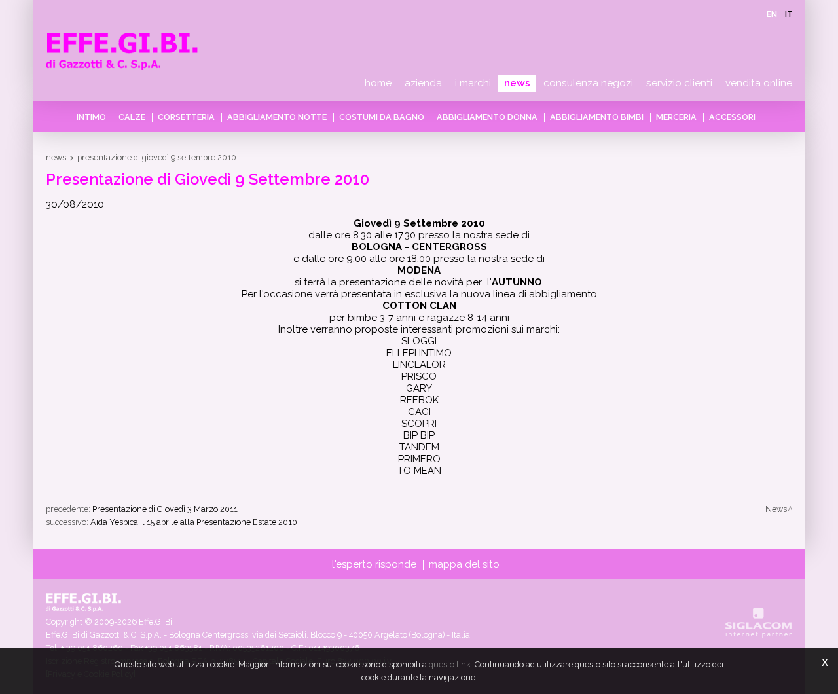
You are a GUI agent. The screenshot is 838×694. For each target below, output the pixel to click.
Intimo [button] (91, 117)
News (517, 83)
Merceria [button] (676, 117)
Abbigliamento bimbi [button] (597, 117)
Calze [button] (131, 117)
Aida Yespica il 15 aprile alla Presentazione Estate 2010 (193, 522)
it (789, 14)
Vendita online (758, 83)
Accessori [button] (732, 117)
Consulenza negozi (588, 83)
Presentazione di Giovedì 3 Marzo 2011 (165, 509)
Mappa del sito (464, 564)
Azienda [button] (423, 83)
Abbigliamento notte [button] (277, 117)
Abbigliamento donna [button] (487, 117)
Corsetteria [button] (186, 117)
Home (378, 83)
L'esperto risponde (374, 564)
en (772, 14)
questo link (450, 664)
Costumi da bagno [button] (381, 117)
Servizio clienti (679, 83)
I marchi (473, 83)
